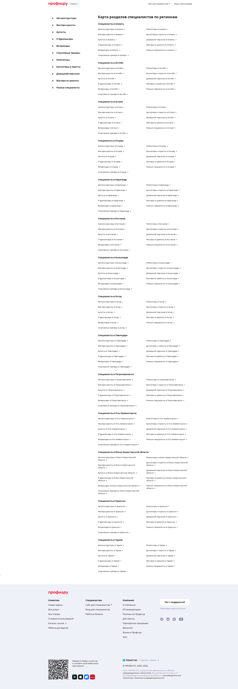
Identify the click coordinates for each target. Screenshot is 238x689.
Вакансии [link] (128, 627)
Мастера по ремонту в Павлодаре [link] (161, 356)
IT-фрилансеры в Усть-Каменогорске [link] (114, 434)
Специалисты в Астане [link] (110, 101)
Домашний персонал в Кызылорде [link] (162, 273)
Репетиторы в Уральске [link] (157, 506)
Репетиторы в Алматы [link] (156, 29)
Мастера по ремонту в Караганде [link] (161, 200)
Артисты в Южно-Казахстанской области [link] (116, 473)
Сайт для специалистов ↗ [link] (99, 604)
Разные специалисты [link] (68, 87)
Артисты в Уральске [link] (107, 516)
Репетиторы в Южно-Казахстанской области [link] (166, 457)
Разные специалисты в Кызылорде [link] (162, 283)
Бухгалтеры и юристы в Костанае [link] (161, 229)
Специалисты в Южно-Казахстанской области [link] (123, 452)
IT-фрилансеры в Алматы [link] (109, 45)
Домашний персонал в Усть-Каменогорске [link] (165, 429)
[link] (162, 619)
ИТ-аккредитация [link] (132, 609)
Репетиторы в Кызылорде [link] (158, 262)
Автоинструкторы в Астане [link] (110, 107)
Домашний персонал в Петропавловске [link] (164, 390)
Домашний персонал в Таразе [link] (159, 555)
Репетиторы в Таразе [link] (155, 545)
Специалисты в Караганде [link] (112, 179)
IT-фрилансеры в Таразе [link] (108, 561)
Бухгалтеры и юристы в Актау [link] (159, 307)
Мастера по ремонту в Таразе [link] (159, 561)
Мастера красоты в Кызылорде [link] (112, 268)
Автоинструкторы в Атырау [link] (110, 146)
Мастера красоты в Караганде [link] (111, 190)
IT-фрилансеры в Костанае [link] (110, 239)
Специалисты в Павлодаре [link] (112, 335)
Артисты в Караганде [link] (107, 195)
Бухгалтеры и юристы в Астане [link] (160, 112)
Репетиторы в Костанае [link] (156, 224)
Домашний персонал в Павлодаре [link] (161, 351)
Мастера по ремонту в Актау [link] (159, 317)
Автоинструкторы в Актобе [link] (110, 68)
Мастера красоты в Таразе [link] (109, 550)
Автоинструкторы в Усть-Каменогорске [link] (116, 418)
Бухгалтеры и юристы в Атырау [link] (160, 151)
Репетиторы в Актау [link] (155, 301)
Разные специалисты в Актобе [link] (160, 89)
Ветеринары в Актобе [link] (108, 89)
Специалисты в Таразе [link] (110, 539)
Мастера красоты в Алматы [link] (110, 34)
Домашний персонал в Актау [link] (159, 312)
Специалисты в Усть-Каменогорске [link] (117, 413)
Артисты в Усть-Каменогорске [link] (111, 429)
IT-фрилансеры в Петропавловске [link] (113, 395)
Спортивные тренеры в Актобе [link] (112, 94)
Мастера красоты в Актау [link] (109, 307)
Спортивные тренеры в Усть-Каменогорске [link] (117, 444)
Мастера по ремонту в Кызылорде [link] (161, 278)
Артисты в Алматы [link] (106, 39)
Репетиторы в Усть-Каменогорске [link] (161, 418)
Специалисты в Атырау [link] (110, 140)
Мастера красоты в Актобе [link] (110, 73)
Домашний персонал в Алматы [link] (160, 39)
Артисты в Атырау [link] (106, 156)
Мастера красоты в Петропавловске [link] (114, 384)
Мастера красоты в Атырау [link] (110, 151)
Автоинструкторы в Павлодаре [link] (112, 340)
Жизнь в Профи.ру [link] (132, 632)
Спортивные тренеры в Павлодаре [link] (114, 366)
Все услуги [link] (53, 609)
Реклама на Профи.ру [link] (134, 614)
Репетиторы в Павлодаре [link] (157, 340)
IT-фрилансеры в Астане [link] (109, 122)
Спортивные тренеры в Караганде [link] (113, 211)
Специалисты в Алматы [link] (111, 23)
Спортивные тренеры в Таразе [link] (112, 571)
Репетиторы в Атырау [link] (156, 146)
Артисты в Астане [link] (106, 117)
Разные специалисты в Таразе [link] (159, 566)
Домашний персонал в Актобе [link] (160, 78)
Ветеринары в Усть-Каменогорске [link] (113, 439)
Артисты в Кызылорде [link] (108, 273)
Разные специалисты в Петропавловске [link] (164, 400)
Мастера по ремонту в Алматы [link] (160, 45)
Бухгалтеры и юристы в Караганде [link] (162, 190)
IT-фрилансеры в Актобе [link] (109, 83)
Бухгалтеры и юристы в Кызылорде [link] (162, 268)
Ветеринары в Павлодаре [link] (109, 361)
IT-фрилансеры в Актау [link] (108, 317)
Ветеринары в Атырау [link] (108, 167)
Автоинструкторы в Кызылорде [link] (112, 262)
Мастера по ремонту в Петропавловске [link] (164, 395)
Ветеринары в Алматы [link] (108, 50)
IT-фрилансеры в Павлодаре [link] (111, 356)
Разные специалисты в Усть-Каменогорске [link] (165, 439)
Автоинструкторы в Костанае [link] (111, 224)
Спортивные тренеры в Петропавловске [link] (116, 405)
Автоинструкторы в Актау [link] (109, 301)
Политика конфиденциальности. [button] (149, 678)
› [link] (124, 29)
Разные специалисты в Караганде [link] (161, 205)
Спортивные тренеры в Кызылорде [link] (114, 289)
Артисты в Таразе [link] (106, 555)
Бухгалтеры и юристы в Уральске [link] (161, 511)
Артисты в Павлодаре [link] (108, 351)
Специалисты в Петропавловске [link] (116, 374)
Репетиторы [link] (63, 59)
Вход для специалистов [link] (98, 609)
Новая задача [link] (55, 604)
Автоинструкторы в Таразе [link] (110, 545)
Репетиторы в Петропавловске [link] (160, 379)
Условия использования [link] (61, 618)
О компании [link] (129, 604)
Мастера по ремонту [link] (67, 80)
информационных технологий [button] (137, 673)
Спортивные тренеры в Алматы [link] (112, 55)
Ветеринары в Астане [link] (108, 128)
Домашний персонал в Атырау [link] (160, 156)
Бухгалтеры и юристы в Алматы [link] (160, 34)
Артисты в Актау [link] (105, 312)
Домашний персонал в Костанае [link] (161, 234)
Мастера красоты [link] (65, 25)
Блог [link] (125, 637)
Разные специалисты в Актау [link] (159, 322)
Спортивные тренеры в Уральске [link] (113, 532)
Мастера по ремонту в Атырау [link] (160, 161)
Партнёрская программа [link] (135, 623)
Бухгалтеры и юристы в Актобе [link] (160, 73)
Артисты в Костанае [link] (107, 234)
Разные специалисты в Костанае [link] (161, 244)
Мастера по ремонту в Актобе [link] (159, 83)
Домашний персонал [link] (68, 73)
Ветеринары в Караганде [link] (109, 205)
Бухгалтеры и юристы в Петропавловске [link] (164, 384)
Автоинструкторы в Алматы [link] (110, 29)
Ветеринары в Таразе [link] (107, 566)
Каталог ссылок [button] (56, 623)
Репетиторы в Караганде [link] (157, 185)
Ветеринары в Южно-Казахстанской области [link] (118, 485)
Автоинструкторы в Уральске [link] (111, 506)
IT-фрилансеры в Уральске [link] (110, 522)
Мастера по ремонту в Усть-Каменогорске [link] (165, 434)
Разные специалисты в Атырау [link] (160, 167)
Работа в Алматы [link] (94, 614)
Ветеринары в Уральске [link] (109, 527)
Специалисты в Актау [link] (110, 296)
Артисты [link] (61, 32)
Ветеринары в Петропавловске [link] (112, 400)
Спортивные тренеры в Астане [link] (112, 133)
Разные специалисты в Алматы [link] (160, 50)
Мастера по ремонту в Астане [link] (159, 122)
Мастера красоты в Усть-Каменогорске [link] (115, 423)
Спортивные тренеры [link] (68, 52)
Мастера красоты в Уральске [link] (111, 511)
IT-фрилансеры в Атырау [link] (109, 161)
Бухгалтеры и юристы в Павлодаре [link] (162, 346)
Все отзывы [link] (54, 614)
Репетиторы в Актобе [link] (156, 68)
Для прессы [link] (129, 618)
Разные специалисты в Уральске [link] (161, 527)
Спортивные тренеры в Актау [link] (111, 327)
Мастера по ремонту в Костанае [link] (160, 239)
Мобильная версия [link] (58, 627)
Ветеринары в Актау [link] (107, 322)
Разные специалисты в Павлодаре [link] (161, 361)
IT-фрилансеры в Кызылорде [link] (111, 278)
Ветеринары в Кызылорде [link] (110, 283)
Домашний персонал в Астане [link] (160, 117)
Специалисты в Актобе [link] (110, 62)
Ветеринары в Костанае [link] (108, 244)
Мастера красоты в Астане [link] (110, 112)
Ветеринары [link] (63, 46)
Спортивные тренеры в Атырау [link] (112, 172)
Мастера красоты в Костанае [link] (111, 229)
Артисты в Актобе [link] (106, 78)
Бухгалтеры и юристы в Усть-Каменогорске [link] (166, 423)
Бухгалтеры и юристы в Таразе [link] (160, 550)
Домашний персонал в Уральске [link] (161, 516)
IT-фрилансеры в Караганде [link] (110, 200)
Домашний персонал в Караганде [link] (161, 195)
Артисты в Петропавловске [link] (110, 390)
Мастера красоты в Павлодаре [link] (111, 346)
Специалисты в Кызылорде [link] (113, 257)
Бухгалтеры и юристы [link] (68, 66)
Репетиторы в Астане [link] (155, 107)
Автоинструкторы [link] (66, 18)
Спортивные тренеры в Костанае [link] (113, 250)
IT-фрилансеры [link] (64, 39)
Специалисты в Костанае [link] (111, 218)
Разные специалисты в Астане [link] (160, 128)
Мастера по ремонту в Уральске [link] (160, 522)
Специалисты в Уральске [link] (112, 501)
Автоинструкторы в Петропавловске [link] (114, 379)
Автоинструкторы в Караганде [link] (112, 185)
